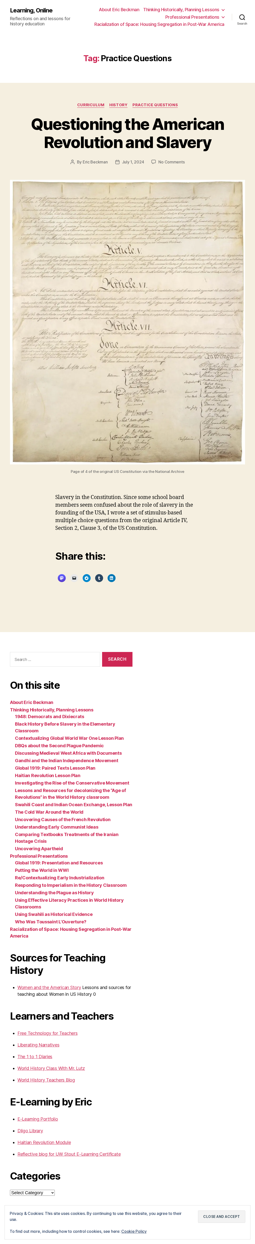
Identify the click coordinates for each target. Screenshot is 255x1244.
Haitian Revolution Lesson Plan (47, 775)
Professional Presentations (192, 17)
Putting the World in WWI (42, 870)
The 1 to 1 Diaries (34, 1056)
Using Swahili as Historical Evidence (53, 914)
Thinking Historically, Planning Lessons (181, 9)
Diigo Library (30, 1130)
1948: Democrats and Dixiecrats (49, 716)
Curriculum (91, 105)
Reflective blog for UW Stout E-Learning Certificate (69, 1154)
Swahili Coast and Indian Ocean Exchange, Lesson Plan (73, 804)
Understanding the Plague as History (54, 892)
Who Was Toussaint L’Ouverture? (50, 921)
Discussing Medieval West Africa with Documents (68, 753)
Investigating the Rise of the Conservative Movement (72, 783)
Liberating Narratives (38, 1044)
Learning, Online (31, 10)
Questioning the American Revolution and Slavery (127, 133)
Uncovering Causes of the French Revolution (63, 819)
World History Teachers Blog (46, 1080)
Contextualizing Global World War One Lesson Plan (69, 738)
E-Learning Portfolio (37, 1119)
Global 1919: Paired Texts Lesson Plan (55, 768)
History (118, 105)
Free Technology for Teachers (47, 1033)
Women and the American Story (49, 987)
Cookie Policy (134, 1231)
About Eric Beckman (119, 9)
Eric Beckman (95, 161)
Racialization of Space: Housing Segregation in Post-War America (159, 24)
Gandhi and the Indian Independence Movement (66, 760)
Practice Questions (155, 105)
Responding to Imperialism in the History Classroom (71, 885)
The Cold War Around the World (49, 812)
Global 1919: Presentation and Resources (59, 862)
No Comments (171, 161)
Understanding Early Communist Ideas (56, 827)
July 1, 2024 (133, 161)
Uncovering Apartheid (39, 848)
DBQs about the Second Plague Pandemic (59, 745)
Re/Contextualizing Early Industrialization (59, 877)
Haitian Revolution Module (44, 1142)
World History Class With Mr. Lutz (51, 1068)
